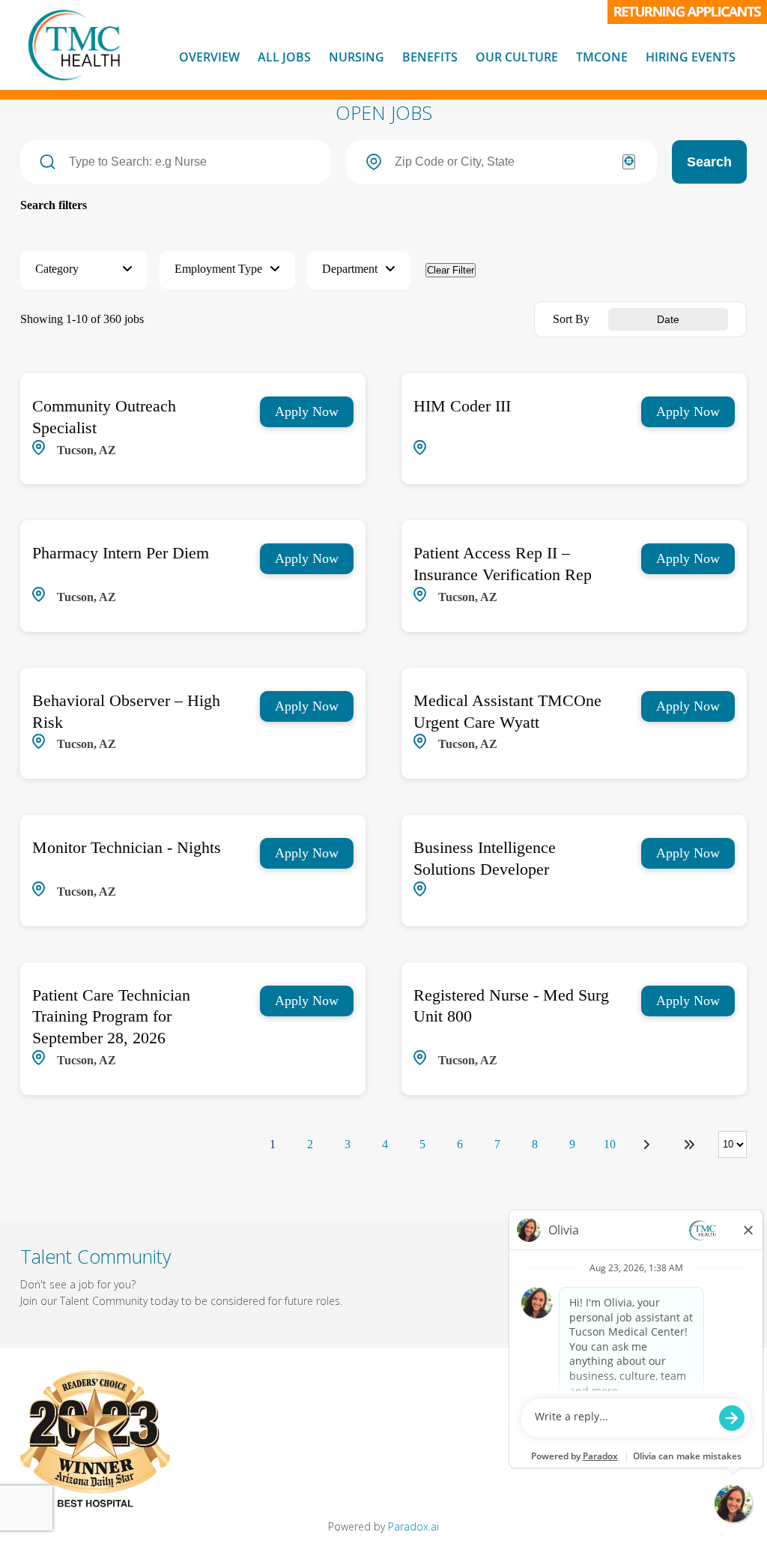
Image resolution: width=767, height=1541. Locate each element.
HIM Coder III (462, 405)
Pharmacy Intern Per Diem (120, 552)
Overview (209, 57)
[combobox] (501, 162)
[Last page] (689, 1144)
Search (709, 161)
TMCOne (602, 57)
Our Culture (517, 57)
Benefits (430, 57)
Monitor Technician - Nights (126, 847)
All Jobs (284, 57)
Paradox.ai (413, 1526)
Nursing (356, 57)
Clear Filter (450, 270)
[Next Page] (648, 1144)
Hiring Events (691, 57)
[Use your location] (628, 161)
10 (610, 1144)
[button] (84, 270)
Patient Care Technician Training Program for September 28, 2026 (111, 1017)
